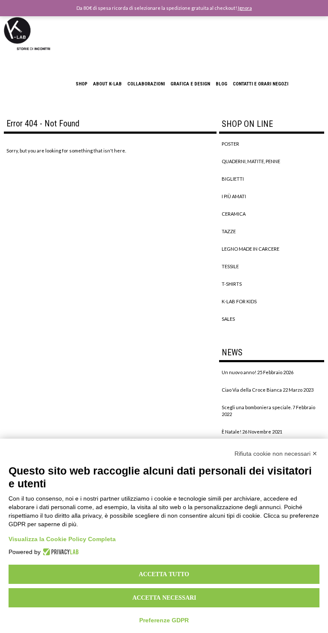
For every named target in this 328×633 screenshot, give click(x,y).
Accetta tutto (164, 574)
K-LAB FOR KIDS (239, 301)
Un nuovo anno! (239, 372)
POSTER (230, 144)
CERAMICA (234, 214)
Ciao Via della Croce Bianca (252, 390)
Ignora (245, 8)
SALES (228, 319)
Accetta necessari (164, 598)
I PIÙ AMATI (234, 196)
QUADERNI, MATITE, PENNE (251, 161)
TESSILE (230, 266)
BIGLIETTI (233, 179)
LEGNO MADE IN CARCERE (250, 249)
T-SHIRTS (232, 284)
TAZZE (229, 231)
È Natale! (231, 431)
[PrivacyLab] (60, 552)
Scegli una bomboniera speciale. (257, 407)
